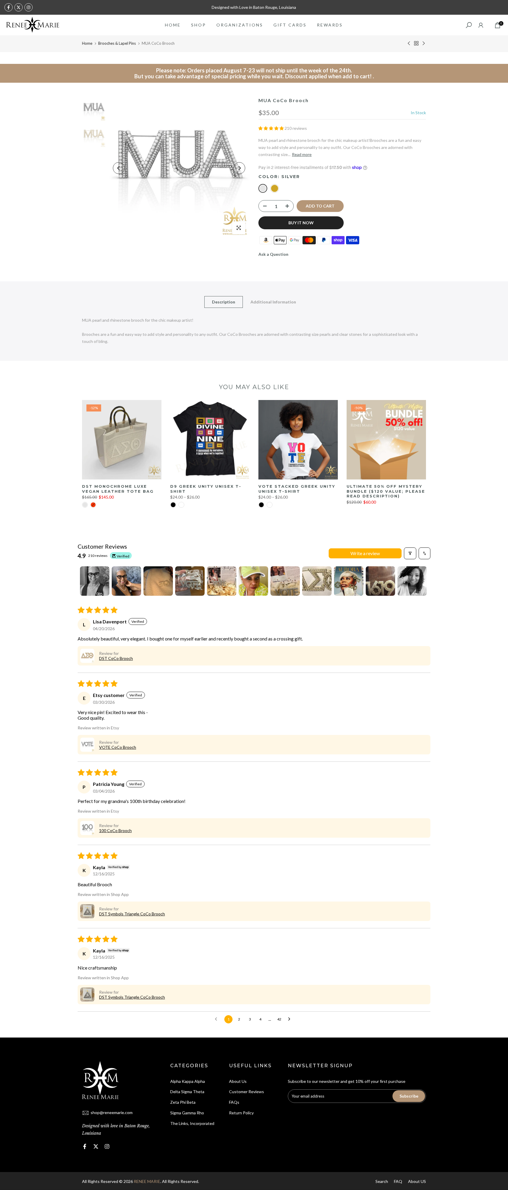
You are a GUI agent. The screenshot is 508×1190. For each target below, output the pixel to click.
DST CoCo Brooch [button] (116, 658)
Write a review (365, 553)
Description (223, 301)
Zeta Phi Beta (182, 1102)
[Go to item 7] (285, 581)
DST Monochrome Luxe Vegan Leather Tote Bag (118, 489)
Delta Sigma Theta (187, 1091)
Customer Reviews (246, 1091)
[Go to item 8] (317, 581)
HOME (173, 24)
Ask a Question (273, 254)
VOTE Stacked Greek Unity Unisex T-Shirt (296, 489)
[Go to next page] (290, 1019)
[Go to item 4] (190, 581)
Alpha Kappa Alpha (187, 1081)
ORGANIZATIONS (239, 24)
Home (87, 43)
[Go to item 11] (412, 581)
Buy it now (301, 222)
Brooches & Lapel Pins (117, 43)
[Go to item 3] (158, 581)
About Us (238, 1081)
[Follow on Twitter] (18, 7)
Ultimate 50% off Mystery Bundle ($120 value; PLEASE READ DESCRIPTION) (386, 491)
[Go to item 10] (380, 581)
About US (417, 1181)
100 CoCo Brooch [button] (115, 830)
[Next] (239, 168)
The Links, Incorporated (192, 1123)
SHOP (198, 24)
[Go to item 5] (221, 581)
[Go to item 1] (94, 581)
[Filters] (410, 553)
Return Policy (241, 1112)
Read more (302, 154)
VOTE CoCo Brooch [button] (117, 747)
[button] (271, 128)
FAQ (398, 1181)
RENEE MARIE (147, 1181)
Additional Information (273, 301)
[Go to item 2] (126, 581)
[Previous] (119, 168)
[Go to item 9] (348, 581)
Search (381, 1181)
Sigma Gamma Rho (187, 1112)
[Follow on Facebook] (8, 7)
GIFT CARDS (290, 24)
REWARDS (330, 24)
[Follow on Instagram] (28, 7)
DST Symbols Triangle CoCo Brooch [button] (132, 913)
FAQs (234, 1102)
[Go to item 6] (253, 581)
